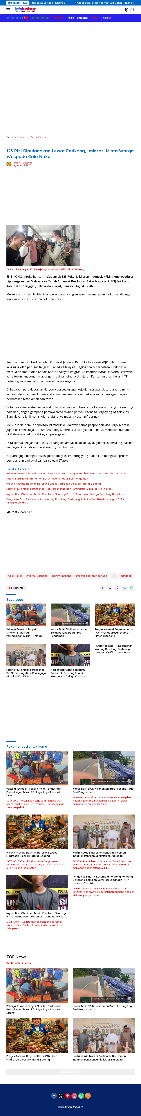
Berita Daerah (23, 145)
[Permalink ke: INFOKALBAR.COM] (9, 164)
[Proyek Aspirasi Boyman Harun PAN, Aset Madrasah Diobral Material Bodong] (115, 615)
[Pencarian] (132, 10)
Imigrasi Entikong (37, 576)
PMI (114, 576)
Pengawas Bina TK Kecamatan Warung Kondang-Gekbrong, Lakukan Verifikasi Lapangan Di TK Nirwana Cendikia (65, 501)
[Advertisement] (70, 49)
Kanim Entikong (61, 576)
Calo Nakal (15, 576)
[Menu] (8, 10)
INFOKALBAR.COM (23, 162)
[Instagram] (74, 1096)
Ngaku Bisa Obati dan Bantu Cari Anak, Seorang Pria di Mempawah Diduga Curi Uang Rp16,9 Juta (66, 494)
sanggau (126, 576)
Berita (10, 145)
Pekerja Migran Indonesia (91, 576)
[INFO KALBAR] (24, 10)
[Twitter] (61, 1096)
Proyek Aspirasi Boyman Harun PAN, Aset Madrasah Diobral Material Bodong (53, 483)
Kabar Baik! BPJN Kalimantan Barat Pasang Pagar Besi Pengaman (77, 2)
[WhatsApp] (81, 1096)
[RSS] (88, 1096)
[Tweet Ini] (110, 588)
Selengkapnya (69, 1071)
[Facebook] (54, 1096)
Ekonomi (55, 145)
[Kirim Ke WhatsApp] (132, 588)
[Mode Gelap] (126, 10)
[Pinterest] (67, 1096)
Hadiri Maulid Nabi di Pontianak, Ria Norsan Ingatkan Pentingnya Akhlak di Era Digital (58, 489)
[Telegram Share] (124, 588)
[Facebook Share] (102, 588)
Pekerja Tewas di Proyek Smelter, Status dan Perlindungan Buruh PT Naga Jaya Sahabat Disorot (65, 473)
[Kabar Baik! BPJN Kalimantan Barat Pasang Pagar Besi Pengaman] (71, 615)
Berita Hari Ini (40, 145)
